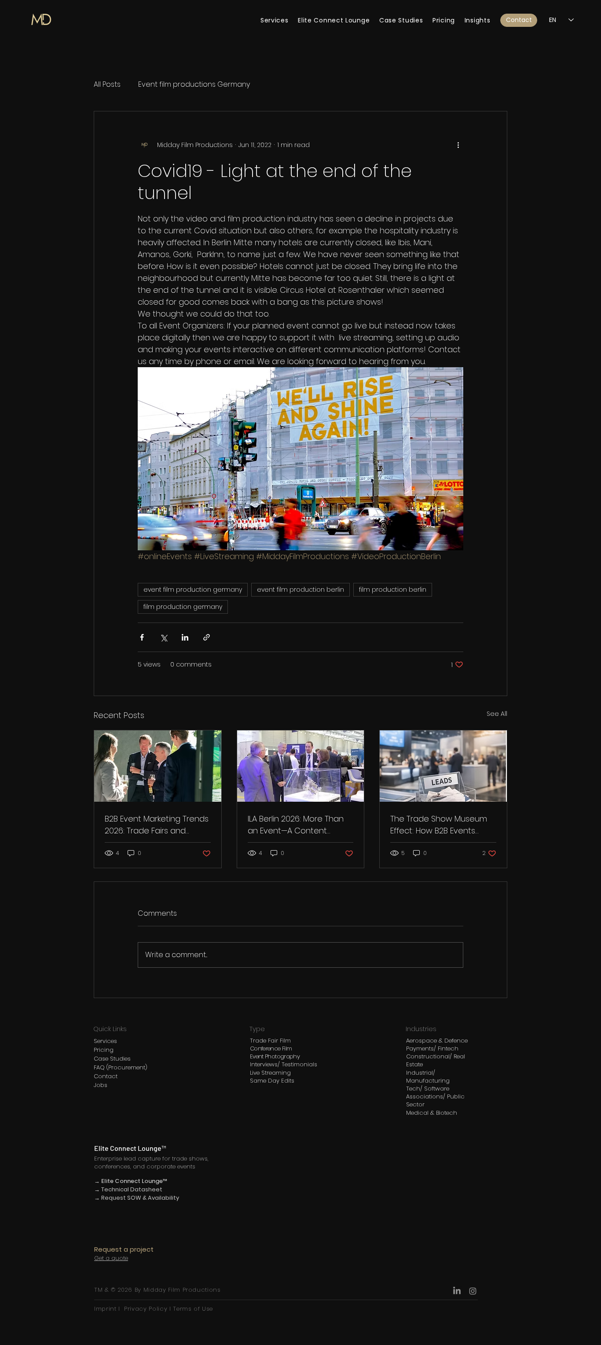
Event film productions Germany (194, 84)
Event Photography (275, 1056)
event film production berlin (300, 589)
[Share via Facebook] (142, 637)
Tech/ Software (427, 1088)
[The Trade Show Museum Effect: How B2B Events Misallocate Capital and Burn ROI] (443, 766)
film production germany (182, 606)
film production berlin (392, 589)
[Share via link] (206, 637)
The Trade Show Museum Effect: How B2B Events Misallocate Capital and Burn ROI (438, 824)
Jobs (100, 1085)
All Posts (107, 84)
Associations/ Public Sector (435, 1100)
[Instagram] (472, 1291)
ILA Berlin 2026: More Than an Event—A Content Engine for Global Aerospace (296, 824)
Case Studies (112, 1058)
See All (497, 713)
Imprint (106, 1308)
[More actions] (458, 145)
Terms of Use (192, 1308)
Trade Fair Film (270, 1040)
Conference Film (271, 1048)
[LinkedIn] (457, 1291)
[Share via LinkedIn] (185, 637)
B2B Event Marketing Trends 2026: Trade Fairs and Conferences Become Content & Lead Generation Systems (157, 824)
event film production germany (192, 589)
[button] (518, 20)
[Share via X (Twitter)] (163, 637)
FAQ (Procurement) (120, 1067)
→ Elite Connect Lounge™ (131, 1181)
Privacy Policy (145, 1308)
